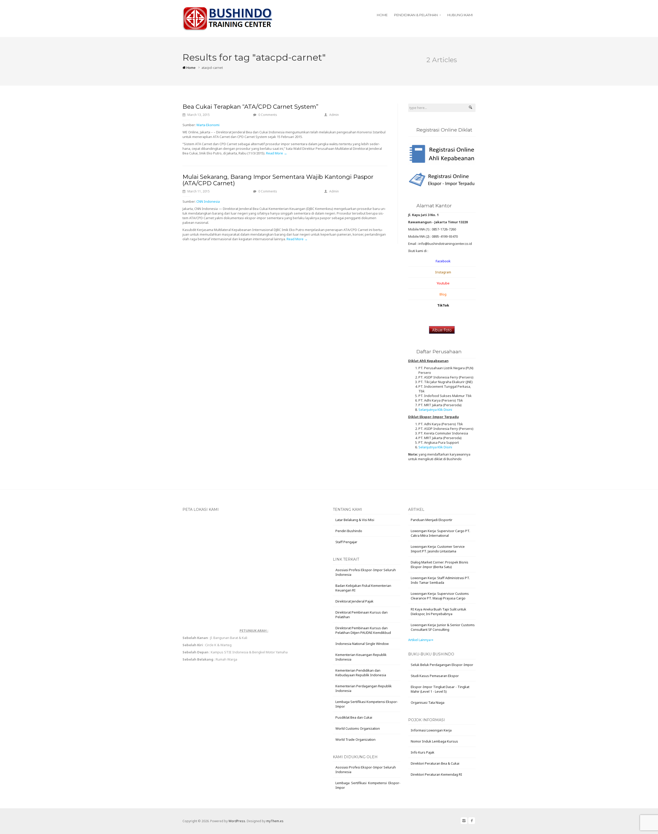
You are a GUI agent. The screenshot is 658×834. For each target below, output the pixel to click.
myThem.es (275, 821)
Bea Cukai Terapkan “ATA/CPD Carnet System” (250, 106)
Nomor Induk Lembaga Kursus (434, 741)
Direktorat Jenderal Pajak (354, 601)
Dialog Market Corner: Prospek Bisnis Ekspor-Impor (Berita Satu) (439, 564)
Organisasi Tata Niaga (427, 702)
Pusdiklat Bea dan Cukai (353, 717)
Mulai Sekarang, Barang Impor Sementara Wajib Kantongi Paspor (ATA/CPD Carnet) (277, 180)
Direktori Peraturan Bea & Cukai (435, 763)
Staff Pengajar (346, 542)
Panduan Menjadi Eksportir (431, 519)
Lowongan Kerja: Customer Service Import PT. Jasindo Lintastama (438, 548)
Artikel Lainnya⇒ (420, 639)
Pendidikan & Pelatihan (416, 15)
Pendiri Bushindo (348, 531)
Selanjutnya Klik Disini (435, 409)
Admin (334, 115)
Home (382, 15)
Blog (443, 294)
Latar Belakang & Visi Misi (354, 519)
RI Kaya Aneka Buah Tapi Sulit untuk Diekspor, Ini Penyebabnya (438, 611)
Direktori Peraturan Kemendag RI (436, 774)
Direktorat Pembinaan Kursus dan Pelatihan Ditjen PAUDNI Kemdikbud (363, 630)
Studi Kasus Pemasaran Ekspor (435, 675)
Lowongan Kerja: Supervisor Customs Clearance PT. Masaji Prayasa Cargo (440, 595)
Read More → (276, 153)
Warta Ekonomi (208, 125)
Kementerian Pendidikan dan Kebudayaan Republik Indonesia (360, 672)
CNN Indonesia (208, 201)
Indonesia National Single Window (362, 643)
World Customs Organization (357, 728)
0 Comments (267, 115)
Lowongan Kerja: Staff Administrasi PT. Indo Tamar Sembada (440, 580)
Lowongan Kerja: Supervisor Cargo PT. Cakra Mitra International (440, 533)
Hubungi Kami (460, 15)
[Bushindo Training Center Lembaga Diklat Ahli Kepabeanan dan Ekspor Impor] (227, 18)
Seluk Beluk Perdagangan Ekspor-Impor (442, 664)
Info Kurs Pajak (422, 752)
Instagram (443, 272)
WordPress (237, 821)
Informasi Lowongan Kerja (431, 730)
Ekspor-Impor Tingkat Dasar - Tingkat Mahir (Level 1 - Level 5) (440, 689)
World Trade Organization (355, 739)
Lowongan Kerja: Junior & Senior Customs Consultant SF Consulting (443, 627)
